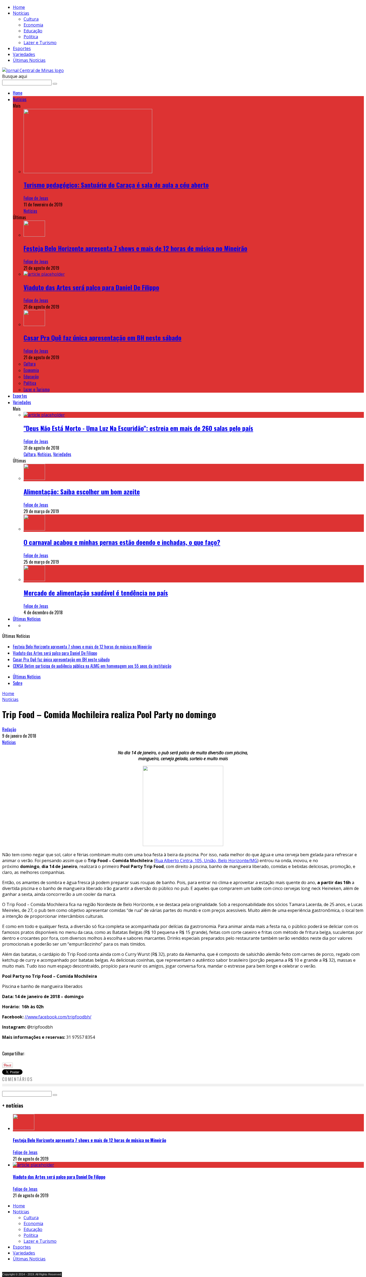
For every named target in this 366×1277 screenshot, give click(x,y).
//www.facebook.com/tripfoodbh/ (58, 1017)
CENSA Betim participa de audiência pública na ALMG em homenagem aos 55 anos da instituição (92, 666)
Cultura (31, 19)
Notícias (21, 13)
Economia (33, 25)
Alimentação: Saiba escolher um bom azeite (82, 491)
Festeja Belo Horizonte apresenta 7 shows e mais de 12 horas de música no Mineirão (135, 248)
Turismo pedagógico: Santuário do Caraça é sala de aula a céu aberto (116, 185)
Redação (9, 729)
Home (19, 7)
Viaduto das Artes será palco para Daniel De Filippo (91, 287)
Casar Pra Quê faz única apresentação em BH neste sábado (102, 337)
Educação (33, 31)
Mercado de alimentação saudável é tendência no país (96, 592)
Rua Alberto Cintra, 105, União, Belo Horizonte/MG (206, 860)
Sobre (17, 683)
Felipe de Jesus (36, 198)
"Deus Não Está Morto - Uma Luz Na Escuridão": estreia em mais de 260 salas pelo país (138, 428)
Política (31, 37)
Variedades (24, 54)
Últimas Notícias (29, 60)
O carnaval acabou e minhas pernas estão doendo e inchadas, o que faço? (122, 542)
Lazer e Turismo (40, 43)
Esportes (22, 48)
